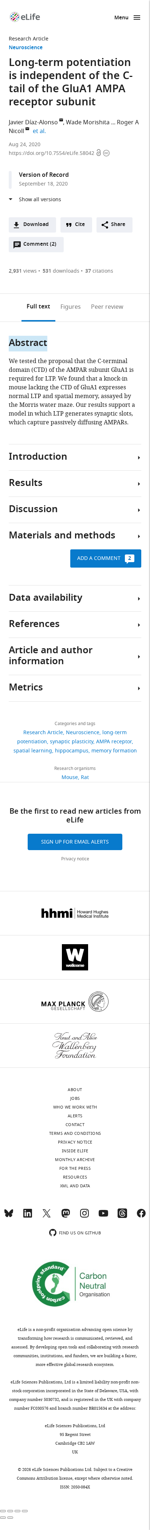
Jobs (75, 1098)
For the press (75, 1168)
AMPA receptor (114, 741)
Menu (121, 18)
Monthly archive (75, 1160)
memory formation (114, 751)
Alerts (75, 1116)
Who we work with (75, 1107)
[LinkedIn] (28, 1216)
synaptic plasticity (71, 741)
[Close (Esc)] (3, 1511)
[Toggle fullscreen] (17, 1511)
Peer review (107, 307)
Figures (70, 307)
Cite (80, 225)
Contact (75, 1125)
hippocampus (71, 751)
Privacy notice (75, 859)
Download (36, 225)
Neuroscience (26, 48)
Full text (38, 307)
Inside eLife (75, 1151)
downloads (61, 271)
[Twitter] (47, 1216)
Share (118, 225)
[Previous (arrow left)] (3, 1518)
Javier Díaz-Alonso (33, 122)
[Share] (10, 1511)
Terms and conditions (75, 1133)
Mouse (70, 777)
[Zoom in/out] (25, 1511)
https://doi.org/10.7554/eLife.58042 (52, 153)
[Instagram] (84, 1216)
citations (99, 271)
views (23, 271)
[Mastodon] (65, 1216)
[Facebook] (141, 1216)
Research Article (28, 39)
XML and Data (75, 1186)
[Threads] (122, 1216)
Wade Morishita (88, 122)
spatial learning (32, 751)
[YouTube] (103, 1216)
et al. (40, 131)
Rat (85, 777)
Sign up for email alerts (75, 842)
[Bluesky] (9, 1216)
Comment (39, 246)
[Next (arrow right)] (10, 1518)
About (75, 1090)
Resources (75, 1177)
